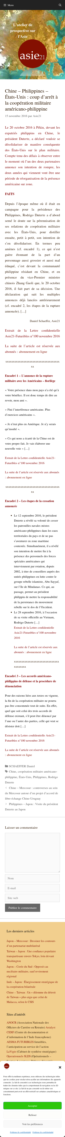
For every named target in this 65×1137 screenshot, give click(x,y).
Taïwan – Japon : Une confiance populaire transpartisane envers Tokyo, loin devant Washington (31, 956)
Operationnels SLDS (19, 1056)
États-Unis (25, 777)
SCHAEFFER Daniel (22, 766)
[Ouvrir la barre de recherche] (60, 5)
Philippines (39, 777)
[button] (60, 1067)
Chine (12, 771)
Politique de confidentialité (20, 1132)
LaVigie (11, 1051)
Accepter (32, 1105)
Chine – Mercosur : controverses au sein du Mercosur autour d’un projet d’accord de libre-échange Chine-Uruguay (31, 793)
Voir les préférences (32, 1124)
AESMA (11, 1042)
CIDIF (10, 1032)
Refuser (32, 1115)
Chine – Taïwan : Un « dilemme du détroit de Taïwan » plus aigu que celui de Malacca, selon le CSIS (31, 997)
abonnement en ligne (33, 351)
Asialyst (50, 1027)
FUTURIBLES (25, 1042)
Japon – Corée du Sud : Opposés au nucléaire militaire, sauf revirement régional (27, 971)
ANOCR (11, 1022)
